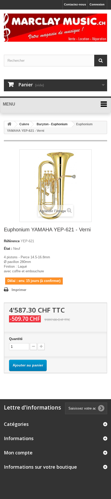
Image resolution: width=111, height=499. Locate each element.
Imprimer (19, 290)
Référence (12, 241)
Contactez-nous (75, 4)
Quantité (15, 339)
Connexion (97, 4)
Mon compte (18, 452)
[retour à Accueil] (9, 124)
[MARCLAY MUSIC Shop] (55, 27)
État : (8, 249)
